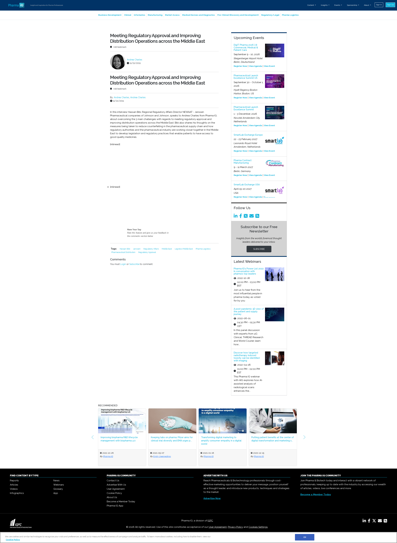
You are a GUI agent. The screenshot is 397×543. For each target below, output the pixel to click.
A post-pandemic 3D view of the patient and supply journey (249, 311)
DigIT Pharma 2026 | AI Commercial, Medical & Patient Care (246, 47)
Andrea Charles (134, 59)
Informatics (139, 15)
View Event (269, 66)
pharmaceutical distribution (123, 252)
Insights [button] (324, 5)
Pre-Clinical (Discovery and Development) (238, 15)
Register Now (240, 66)
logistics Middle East (184, 249)
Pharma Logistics (290, 15)
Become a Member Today (121, 501)
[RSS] (385, 521)
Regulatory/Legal (270, 15)
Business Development (109, 15)
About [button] (367, 5)
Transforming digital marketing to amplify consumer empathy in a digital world (221, 440)
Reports (14, 480)
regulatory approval (147, 252)
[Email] (252, 216)
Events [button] (337, 5)
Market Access (172, 15)
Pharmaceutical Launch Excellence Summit (246, 108)
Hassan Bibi (125, 249)
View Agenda (255, 66)
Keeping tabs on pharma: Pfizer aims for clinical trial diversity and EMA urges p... (172, 439)
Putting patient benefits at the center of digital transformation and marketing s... (272, 439)
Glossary (58, 489)
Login (123, 264)
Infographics (17, 493)
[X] (374, 521)
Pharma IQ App (115, 505)
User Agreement (116, 489)
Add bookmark (119, 47)
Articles (14, 484)
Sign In (379, 5)
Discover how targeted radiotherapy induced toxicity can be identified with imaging (247, 356)
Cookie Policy (114, 493)
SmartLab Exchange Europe (248, 135)
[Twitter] (246, 216)
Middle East (167, 249)
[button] (92, 437)
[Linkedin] (236, 216)
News (56, 480)
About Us (112, 497)
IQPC (210, 520)
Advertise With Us (116, 484)
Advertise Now (212, 498)
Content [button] (310, 5)
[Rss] (257, 216)
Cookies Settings (258, 527)
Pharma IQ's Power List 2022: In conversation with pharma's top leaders (249, 271)
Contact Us (113, 480)
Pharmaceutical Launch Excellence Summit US (246, 76)
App (55, 493)
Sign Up (390, 5)
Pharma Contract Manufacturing (243, 161)
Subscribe (134, 264)
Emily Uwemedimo (162, 456)
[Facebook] (241, 216)
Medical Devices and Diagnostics (198, 15)
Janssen (137, 249)
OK (304, 537)
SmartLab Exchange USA (247, 184)
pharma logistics (203, 249)
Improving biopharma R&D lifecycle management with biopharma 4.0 (119, 439)
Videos (14, 489)
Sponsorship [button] (352, 5)
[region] (198, 537)
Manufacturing (155, 15)
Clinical (127, 15)
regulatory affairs (151, 249)
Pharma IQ (108, 456)
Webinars (58, 484)
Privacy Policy (235, 527)
